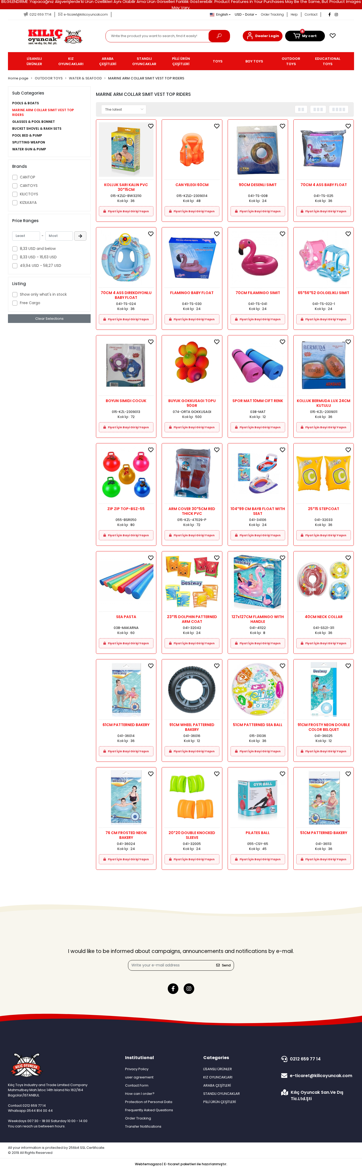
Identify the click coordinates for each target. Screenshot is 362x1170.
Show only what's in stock (43, 294)
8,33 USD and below (38, 248)
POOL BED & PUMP (27, 135)
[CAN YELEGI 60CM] (192, 151)
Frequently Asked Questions (149, 1110)
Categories (216, 1058)
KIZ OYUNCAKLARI (217, 1077)
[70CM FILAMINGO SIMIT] (258, 258)
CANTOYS (29, 185)
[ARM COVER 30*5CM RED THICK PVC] (192, 474)
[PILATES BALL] (258, 798)
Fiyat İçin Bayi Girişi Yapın (128, 211)
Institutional (139, 1058)
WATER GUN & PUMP (29, 149)
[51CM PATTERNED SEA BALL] (258, 690)
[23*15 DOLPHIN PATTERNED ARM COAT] (192, 582)
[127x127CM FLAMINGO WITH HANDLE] (258, 582)
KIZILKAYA (28, 202)
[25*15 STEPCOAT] (323, 474)
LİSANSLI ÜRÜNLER (217, 1069)
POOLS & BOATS (25, 103)
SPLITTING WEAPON (28, 142)
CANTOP (27, 177)
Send (226, 965)
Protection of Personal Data (148, 1101)
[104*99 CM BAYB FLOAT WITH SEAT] (258, 474)
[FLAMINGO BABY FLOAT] (192, 258)
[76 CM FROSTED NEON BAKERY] (126, 798)
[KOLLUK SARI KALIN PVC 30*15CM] (126, 151)
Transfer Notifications (143, 1126)
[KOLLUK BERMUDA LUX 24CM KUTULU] (323, 366)
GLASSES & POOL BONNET (33, 121)
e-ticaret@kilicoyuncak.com (321, 1076)
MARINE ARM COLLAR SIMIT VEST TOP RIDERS (43, 112)
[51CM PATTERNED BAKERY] (323, 798)
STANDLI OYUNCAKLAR (221, 1093)
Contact (311, 14)
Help (294, 14)
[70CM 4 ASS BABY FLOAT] (323, 151)
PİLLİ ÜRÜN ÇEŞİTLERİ (219, 1101)
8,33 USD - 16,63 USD (38, 257)
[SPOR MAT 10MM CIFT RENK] (258, 366)
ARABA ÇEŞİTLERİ (217, 1085)
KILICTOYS (29, 194)
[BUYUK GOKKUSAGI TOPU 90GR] (192, 366)
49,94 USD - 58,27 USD (40, 265)
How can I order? (139, 1093)
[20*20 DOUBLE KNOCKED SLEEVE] (192, 798)
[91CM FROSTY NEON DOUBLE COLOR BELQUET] (323, 690)
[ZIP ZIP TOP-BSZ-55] (126, 474)
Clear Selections (49, 318)
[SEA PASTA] (126, 582)
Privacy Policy (136, 1069)
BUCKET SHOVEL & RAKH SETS (36, 128)
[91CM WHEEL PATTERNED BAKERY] (192, 690)
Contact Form (136, 1085)
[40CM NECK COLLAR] (323, 582)
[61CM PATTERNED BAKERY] (126, 690)
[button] (262, 36)
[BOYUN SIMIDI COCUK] (126, 366)
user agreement (139, 1077)
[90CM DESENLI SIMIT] (258, 151)
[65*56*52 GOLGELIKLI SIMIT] (323, 258)
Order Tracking (272, 14)
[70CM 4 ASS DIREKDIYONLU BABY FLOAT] (126, 258)
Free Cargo (30, 302)
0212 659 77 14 (305, 1059)
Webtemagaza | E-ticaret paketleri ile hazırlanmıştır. (181, 1164)
